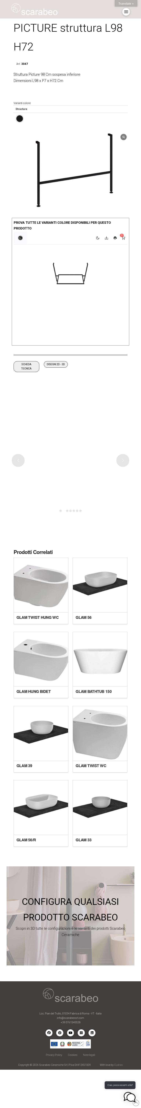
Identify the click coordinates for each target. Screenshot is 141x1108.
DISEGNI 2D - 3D (56, 364)
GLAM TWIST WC (91, 765)
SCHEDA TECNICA (26, 366)
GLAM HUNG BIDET (34, 691)
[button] (126, 12)
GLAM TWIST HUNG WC (38, 617)
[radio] (19, 118)
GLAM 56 (83, 617)
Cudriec (118, 1064)
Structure (21, 109)
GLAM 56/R (26, 839)
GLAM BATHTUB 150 (93, 691)
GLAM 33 (83, 839)
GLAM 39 (24, 765)
